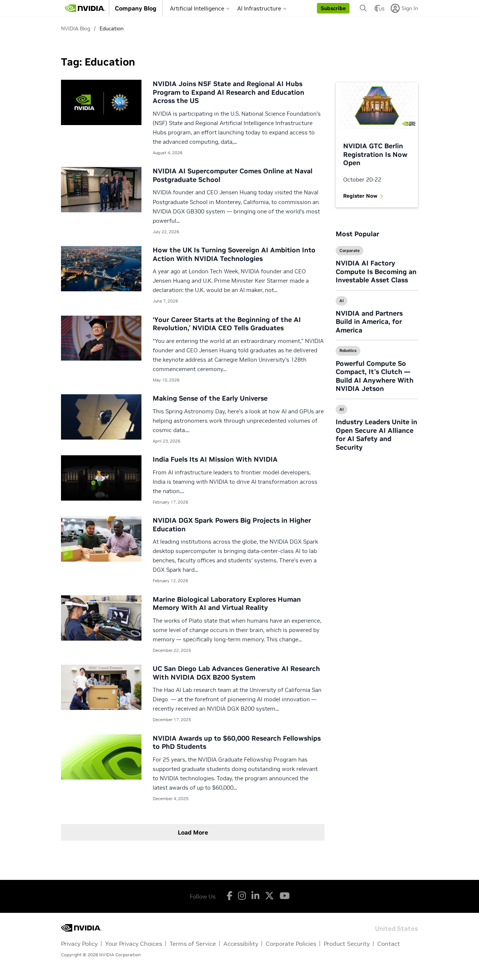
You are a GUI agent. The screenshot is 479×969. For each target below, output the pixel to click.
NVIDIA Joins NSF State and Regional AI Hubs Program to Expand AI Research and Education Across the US (228, 92)
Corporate (349, 250)
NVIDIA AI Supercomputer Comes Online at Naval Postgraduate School (232, 175)
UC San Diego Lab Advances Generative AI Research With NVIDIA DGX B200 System (236, 672)
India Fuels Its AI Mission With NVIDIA (215, 459)
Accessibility (240, 943)
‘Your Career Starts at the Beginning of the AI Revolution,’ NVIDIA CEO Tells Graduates (227, 323)
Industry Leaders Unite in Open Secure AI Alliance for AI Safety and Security (376, 434)
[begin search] (363, 8)
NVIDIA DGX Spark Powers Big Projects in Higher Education (232, 524)
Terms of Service (193, 943)
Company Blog (135, 8)
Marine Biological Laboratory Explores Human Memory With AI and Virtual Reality (227, 603)
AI (341, 300)
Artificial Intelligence (197, 8)
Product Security (347, 943)
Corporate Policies (291, 943)
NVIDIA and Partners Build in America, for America (369, 321)
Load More (193, 832)
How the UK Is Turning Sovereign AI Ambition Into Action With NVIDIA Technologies (234, 254)
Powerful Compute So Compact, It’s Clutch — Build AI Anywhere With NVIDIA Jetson (375, 376)
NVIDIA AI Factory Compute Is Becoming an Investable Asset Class (376, 271)
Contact (388, 943)
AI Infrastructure (259, 8)
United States (396, 928)
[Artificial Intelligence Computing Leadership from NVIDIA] (85, 8)
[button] (333, 8)
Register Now (360, 195)
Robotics (348, 350)
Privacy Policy (79, 943)
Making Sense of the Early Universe (210, 398)
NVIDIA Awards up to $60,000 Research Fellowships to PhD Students (237, 742)
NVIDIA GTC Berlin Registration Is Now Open (375, 154)
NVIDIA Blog (75, 28)
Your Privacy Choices (133, 943)
